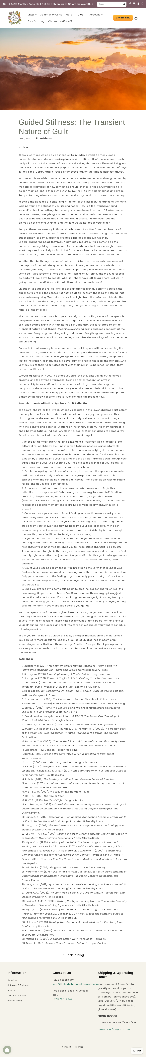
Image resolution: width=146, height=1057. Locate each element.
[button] (32, 14)
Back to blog (75, 955)
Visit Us (12, 990)
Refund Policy (15, 1000)
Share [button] (25, 147)
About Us (13, 980)
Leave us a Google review (114, 1029)
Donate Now (123, 17)
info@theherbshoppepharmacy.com (75, 984)
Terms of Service (17, 995)
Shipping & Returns (18, 985)
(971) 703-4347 (62, 999)
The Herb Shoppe (77, 1047)
